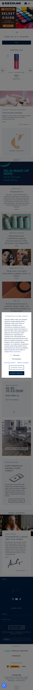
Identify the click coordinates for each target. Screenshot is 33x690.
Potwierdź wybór (16, 367)
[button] (4, 685)
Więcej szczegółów (23, 362)
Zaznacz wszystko (16, 373)
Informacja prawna (9, 362)
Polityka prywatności (15, 351)
